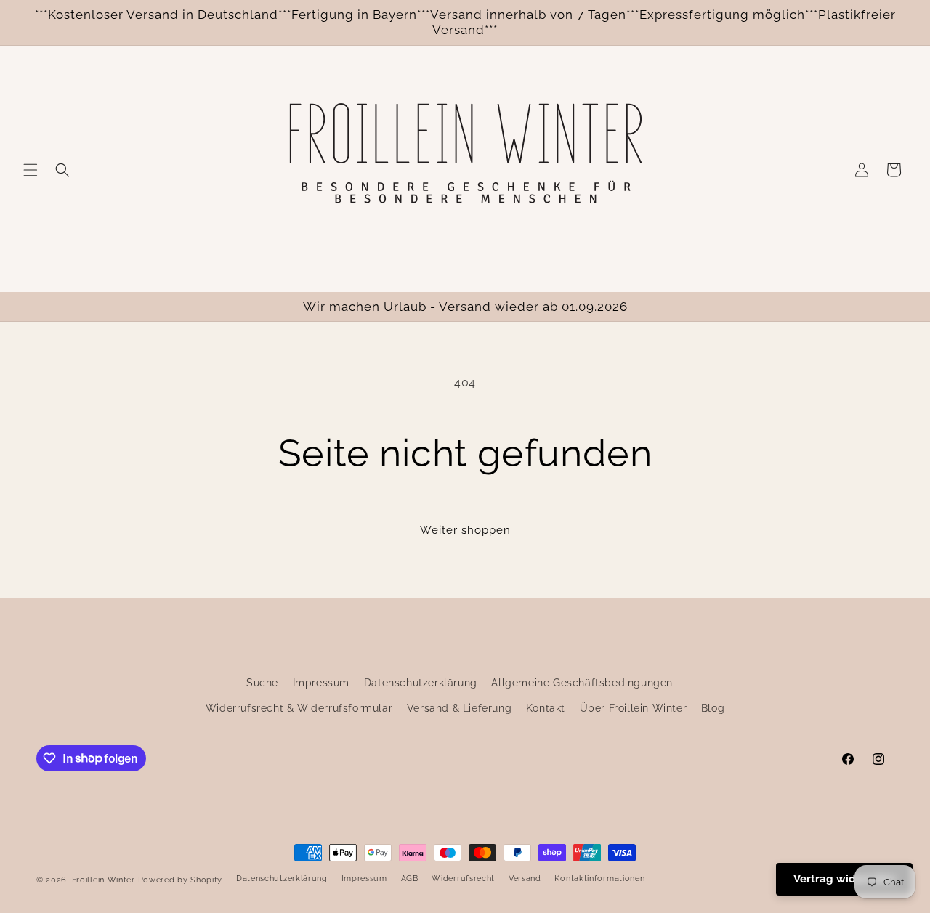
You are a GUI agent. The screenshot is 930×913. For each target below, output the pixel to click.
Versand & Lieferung (459, 708)
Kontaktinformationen (599, 878)
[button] (30, 170)
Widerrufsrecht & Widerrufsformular (299, 708)
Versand (525, 878)
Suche (262, 683)
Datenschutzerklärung (420, 683)
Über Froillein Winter (633, 708)
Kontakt (545, 708)
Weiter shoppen (465, 530)
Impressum (321, 683)
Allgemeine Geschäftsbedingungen (582, 683)
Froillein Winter (103, 880)
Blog (712, 708)
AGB (409, 878)
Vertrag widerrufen (844, 878)
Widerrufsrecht (463, 878)
